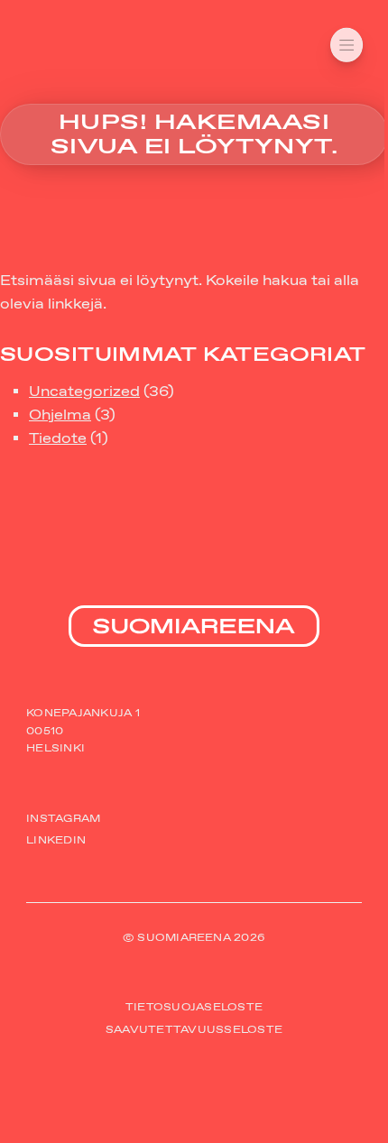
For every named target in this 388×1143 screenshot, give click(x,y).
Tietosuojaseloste (194, 1007)
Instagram (63, 818)
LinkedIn (56, 840)
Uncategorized (84, 391)
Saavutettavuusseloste (194, 1029)
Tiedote (58, 438)
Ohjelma (60, 414)
